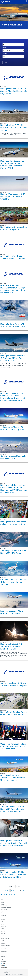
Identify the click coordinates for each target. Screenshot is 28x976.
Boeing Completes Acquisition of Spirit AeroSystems (13, 228)
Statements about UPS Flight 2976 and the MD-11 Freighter (13, 684)
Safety (2, 924)
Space (2, 921)
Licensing (3, 943)
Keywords (5, 53)
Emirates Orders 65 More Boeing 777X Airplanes (11, 612)
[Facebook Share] (4, 895)
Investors (3, 904)
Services (3, 923)
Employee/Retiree (5, 905)
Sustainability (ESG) (5, 930)
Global (2, 928)
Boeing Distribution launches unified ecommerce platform (13, 523)
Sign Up (3, 959)
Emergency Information (6, 907)
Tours (2, 940)
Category (5, 47)
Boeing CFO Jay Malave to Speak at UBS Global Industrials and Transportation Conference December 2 (13, 397)
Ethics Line (3, 941)
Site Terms (4, 971)
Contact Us (3, 948)
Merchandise (4, 909)
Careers (3, 931)
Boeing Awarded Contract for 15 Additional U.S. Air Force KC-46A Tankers (13, 358)
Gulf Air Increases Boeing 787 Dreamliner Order (13, 457)
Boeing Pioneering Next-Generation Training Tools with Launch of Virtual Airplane (13, 843)
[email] (2, 895)
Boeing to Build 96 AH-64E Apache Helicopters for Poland (13, 325)
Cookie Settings (5, 972)
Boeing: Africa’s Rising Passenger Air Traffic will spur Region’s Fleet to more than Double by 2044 (13, 289)
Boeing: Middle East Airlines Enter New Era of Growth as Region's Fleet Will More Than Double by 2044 (13, 489)
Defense (3, 919)
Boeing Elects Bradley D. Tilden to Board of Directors (12, 257)
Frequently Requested (6, 947)
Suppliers (3, 911)
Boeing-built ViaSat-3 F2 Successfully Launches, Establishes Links (11, 646)
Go (6, 62)
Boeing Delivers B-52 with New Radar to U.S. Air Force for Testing (13, 127)
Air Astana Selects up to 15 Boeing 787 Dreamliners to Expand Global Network (12, 809)
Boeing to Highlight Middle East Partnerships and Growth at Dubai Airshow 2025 (13, 874)
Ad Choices (20, 971)
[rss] (14, 895)
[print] (12, 895)
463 (23, 890)
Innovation (3, 926)
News (2, 902)
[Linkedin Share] (7, 895)
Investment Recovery (5, 945)
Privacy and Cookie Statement (12, 971)
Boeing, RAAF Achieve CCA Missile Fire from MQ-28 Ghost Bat (12, 196)
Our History (3, 912)
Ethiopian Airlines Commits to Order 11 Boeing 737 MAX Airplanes (13, 582)
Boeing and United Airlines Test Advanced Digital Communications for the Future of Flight (12, 164)
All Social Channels (5, 954)
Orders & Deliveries (5, 938)
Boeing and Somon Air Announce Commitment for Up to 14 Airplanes (12, 777)
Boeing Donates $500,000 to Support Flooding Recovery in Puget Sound (13, 91)
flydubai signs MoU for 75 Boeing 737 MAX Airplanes (12, 428)
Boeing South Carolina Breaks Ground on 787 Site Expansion (13, 713)
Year (4, 41)
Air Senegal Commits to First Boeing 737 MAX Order (13, 551)
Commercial (3, 917)
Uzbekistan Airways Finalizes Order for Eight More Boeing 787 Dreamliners (13, 746)
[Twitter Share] (9, 895)
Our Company (4, 933)
